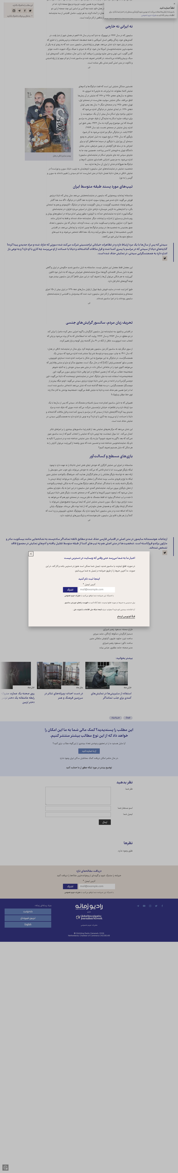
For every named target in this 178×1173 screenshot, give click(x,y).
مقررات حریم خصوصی (72, 596)
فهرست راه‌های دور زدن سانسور (76, 603)
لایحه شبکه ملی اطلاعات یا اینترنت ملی (87, 610)
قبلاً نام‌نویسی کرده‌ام (126, 617)
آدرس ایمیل (89, 584)
